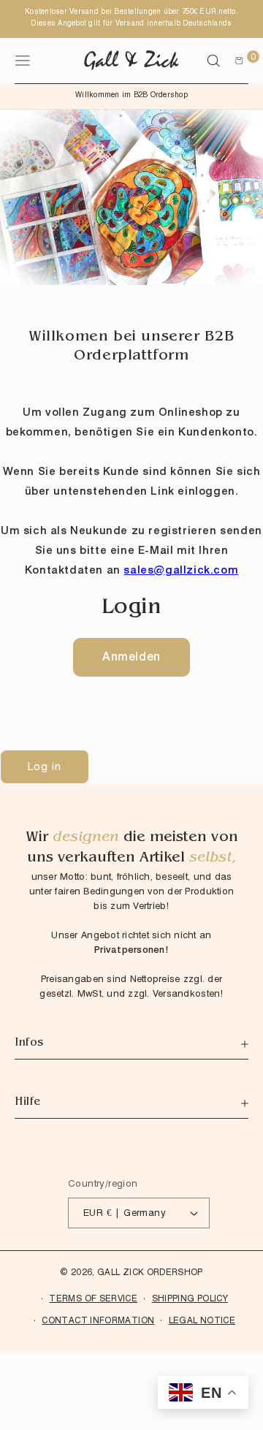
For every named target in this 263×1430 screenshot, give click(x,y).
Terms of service (93, 1298)
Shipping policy (190, 1298)
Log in (44, 766)
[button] (213, 60)
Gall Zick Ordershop (150, 1271)
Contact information (98, 1320)
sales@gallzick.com (180, 570)
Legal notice (202, 1320)
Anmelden (131, 656)
